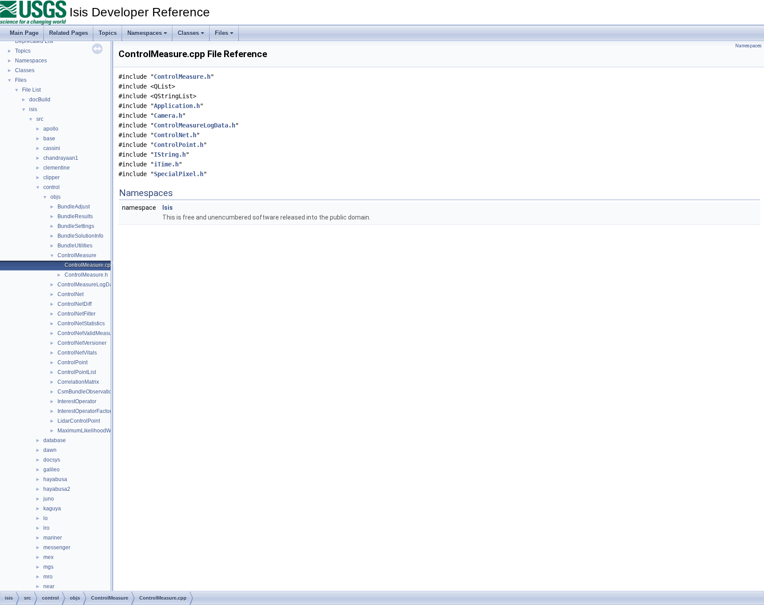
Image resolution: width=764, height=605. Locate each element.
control (51, 187)
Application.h (177, 105)
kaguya (52, 508)
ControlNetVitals (77, 353)
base (49, 138)
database (54, 440)
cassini (51, 148)
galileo (51, 469)
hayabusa (55, 479)
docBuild (39, 99)
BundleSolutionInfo (80, 236)
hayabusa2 (56, 489)
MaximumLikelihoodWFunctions (95, 431)
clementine (56, 168)
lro (46, 528)
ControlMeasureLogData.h (194, 125)
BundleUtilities (74, 246)
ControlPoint (72, 362)
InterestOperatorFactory (85, 411)
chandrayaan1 (60, 158)
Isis (167, 207)
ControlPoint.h (178, 144)
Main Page (24, 33)
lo (45, 518)
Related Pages (68, 33)
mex (48, 557)
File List (31, 90)
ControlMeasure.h (86, 275)
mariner (52, 538)
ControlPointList (76, 372)
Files (221, 33)
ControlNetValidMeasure (87, 333)
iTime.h (166, 164)
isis (33, 109)
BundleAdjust (73, 207)
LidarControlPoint (78, 421)
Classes (188, 33)
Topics (108, 33)
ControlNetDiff (74, 304)
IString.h (170, 154)
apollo (50, 129)
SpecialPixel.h (178, 173)
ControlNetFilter (76, 314)
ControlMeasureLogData (87, 284)
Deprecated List (34, 41)
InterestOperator (76, 401)
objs (55, 197)
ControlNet (70, 294)
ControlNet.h (175, 135)
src (39, 119)
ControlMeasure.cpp (89, 265)
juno (48, 499)
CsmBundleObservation (86, 392)
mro (48, 577)
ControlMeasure (76, 255)
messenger (56, 547)
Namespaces (144, 33)
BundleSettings (75, 226)
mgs (48, 567)
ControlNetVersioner (82, 343)
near (48, 586)
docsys (51, 460)
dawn (50, 450)
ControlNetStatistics (81, 323)
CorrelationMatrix (78, 382)
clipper (51, 177)
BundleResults (75, 216)
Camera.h (168, 115)
